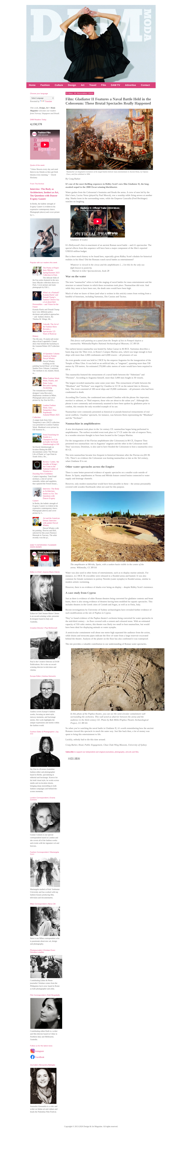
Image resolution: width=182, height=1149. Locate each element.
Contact (145, 85)
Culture (59, 85)
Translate (48, 101)
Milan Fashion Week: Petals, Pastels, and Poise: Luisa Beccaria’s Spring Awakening (51, 383)
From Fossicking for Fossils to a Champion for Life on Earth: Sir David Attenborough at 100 (51, 439)
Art (82, 85)
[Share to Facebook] (76, 758)
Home (32, 85)
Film (103, 85)
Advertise (130, 85)
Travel (92, 85)
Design (72, 85)
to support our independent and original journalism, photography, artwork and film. (102, 752)
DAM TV (115, 85)
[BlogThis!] (71, 758)
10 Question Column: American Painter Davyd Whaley (51, 356)
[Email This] (69, 758)
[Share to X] (74, 758)
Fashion (45, 85)
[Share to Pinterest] (79, 758)
